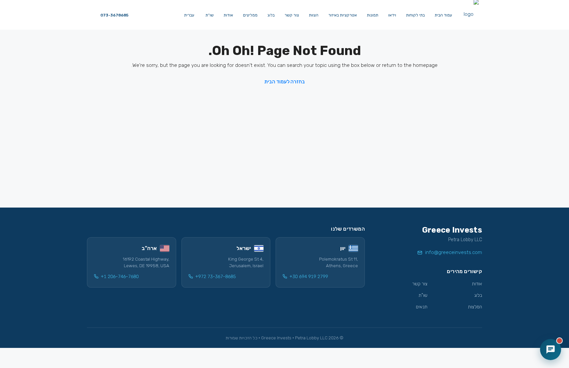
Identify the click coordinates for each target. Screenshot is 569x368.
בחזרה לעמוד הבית (284, 82)
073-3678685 (113, 15)
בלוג (271, 15)
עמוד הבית (443, 15)
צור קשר (291, 15)
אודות (228, 15)
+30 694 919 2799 (308, 276)
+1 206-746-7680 (120, 276)
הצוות (313, 15)
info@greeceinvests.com (453, 252)
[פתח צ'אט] (550, 349)
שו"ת (423, 295)
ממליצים (250, 15)
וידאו (392, 15)
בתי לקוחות (415, 15)
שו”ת (209, 15)
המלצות (475, 307)
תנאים (421, 307)
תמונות (372, 15)
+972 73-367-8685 (215, 276)
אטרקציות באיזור (342, 15)
